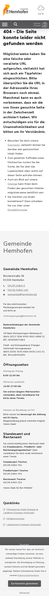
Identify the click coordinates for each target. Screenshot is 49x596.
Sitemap (13, 184)
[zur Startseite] (15, 10)
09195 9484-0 (16, 285)
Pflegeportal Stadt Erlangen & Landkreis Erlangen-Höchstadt (20, 511)
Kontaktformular (17, 209)
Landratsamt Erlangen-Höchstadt (24, 524)
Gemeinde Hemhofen (17, 247)
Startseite (14, 145)
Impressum (25, 592)
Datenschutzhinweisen (28, 575)
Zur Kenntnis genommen (24, 583)
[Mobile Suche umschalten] (15, 24)
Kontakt (24, 544)
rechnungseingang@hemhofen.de (19, 316)
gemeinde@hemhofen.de (22, 294)
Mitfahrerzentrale (15, 518)
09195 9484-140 (18, 290)
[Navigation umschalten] (5, 24)
